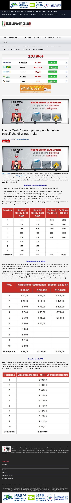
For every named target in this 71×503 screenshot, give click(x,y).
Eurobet (23, 72)
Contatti (4, 470)
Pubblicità (4, 472)
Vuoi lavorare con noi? (7, 475)
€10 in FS (38, 67)
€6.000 (38, 77)
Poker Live (36, 14)
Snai (23, 81)
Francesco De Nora (22, 139)
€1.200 (38, 63)
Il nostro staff (5, 467)
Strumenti (21, 17)
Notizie (5, 42)
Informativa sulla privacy (7, 478)
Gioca (53, 62)
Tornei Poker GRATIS (25, 14)
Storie (4, 17)
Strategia (62, 14)
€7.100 (38, 72)
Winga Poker (6, 174)
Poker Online (52, 11)
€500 (38, 81)
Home (4, 11)
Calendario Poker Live (49, 14)
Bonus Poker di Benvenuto (16, 11)
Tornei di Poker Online (53, 46)
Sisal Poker (22, 76)
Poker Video (12, 17)
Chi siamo (4, 464)
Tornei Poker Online (9, 14)
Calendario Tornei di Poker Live (34, 49)
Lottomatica (23, 62)
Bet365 (22, 67)
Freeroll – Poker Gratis (11, 49)
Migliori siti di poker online (36, 11)
